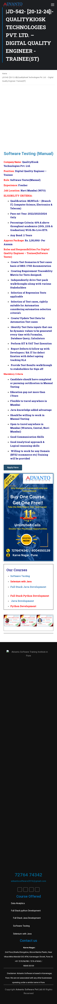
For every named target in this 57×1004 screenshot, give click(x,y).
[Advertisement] (28, 115)
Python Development (23, 606)
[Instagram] (37, 889)
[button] (13, 467)
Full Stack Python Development (29, 595)
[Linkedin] (25, 889)
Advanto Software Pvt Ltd (29, 989)
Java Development (22, 600)
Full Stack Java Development (28, 586)
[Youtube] (31, 889)
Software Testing (22, 576)
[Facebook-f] (20, 889)
